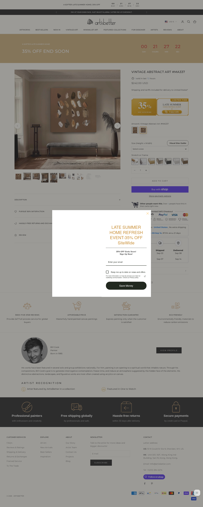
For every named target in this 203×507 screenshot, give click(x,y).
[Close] (147, 213)
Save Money (126, 285)
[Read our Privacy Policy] (145, 276)
